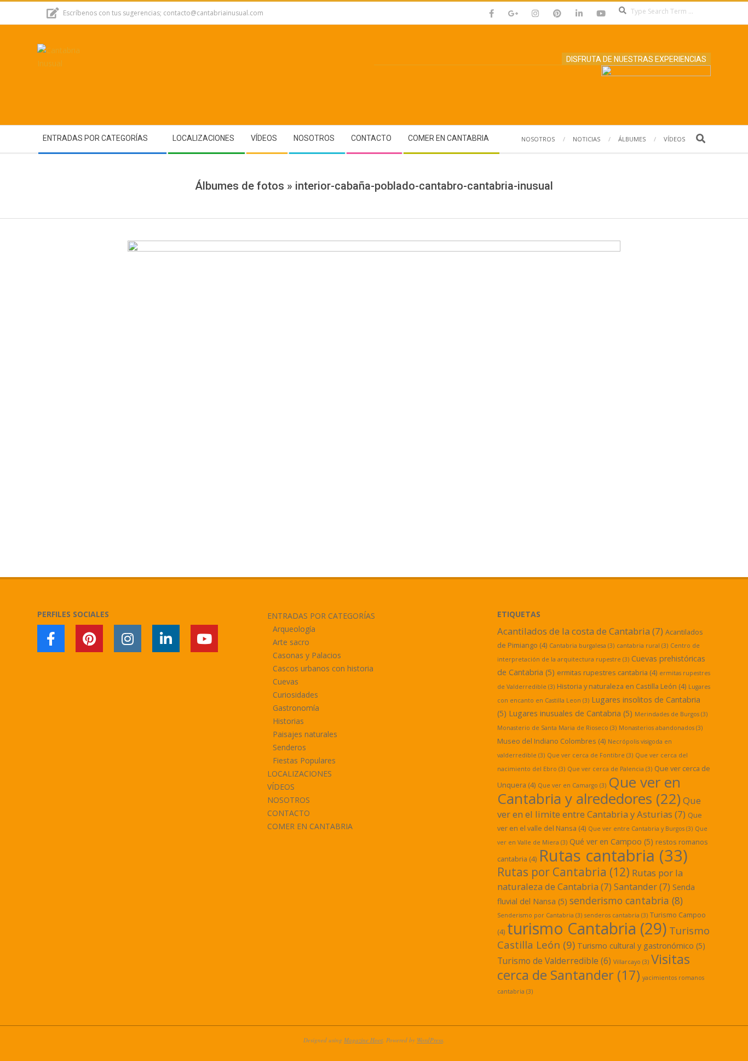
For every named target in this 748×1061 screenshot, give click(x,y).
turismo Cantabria (587, 928)
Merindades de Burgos (671, 714)
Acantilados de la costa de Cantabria (580, 631)
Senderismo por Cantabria (539, 915)
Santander (642, 886)
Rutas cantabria (613, 855)
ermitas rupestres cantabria (607, 672)
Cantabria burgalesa (581, 645)
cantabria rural (642, 645)
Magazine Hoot (363, 1040)
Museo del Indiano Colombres (551, 741)
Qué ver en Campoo (611, 841)
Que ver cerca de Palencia (609, 769)
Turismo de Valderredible (554, 961)
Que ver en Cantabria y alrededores (589, 790)
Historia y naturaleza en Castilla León (621, 686)
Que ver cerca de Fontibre (590, 755)
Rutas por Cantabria (563, 872)
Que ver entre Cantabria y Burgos (640, 828)
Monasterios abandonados (661, 728)
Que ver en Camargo (572, 785)
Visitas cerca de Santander (593, 967)
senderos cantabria (616, 915)
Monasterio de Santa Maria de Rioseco (557, 728)
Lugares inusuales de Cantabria (570, 713)
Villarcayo (631, 962)
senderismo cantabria (626, 900)
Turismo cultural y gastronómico (641, 945)
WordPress (430, 1040)
